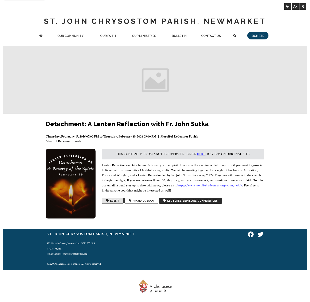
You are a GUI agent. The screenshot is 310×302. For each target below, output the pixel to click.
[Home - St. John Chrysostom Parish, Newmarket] (41, 36)
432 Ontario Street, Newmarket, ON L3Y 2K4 (71, 243)
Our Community (70, 36)
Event (114, 200)
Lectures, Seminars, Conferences (192, 200)
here (201, 154)
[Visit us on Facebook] (251, 235)
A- (295, 6)
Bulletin (179, 36)
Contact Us (211, 36)
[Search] (235, 36)
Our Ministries (144, 36)
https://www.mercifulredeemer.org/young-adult (209, 185)
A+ (288, 6)
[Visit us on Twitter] (260, 235)
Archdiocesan (142, 200)
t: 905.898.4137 (55, 248)
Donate (258, 36)
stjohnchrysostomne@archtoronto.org (67, 253)
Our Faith (108, 36)
